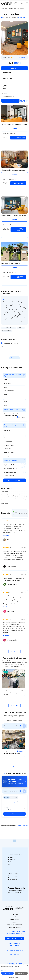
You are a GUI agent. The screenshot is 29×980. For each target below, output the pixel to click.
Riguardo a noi (14, 919)
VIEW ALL (14, 651)
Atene (11, 857)
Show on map (14, 357)
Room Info (14, 128)
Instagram (10, 958)
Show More (6, 535)
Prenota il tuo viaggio (16, 888)
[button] (14, 977)
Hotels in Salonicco (12, 8)
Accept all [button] (7, 973)
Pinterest (19, 958)
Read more (3, 970)
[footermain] (14, 841)
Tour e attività (13, 879)
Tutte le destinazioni (15, 865)
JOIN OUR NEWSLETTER (14, 938)
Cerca (15, 814)
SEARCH (11, 100)
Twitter (13, 957)
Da (4, 801)
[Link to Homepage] (5, 3)
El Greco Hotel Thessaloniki (11, 753)
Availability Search (19, 137)
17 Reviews (22, 57)
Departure (6, 807)
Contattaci (14, 922)
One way (6, 797)
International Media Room (14, 924)
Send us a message (22, 825)
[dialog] (14, 972)
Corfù (11, 863)
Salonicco (12, 859)
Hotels (6, 8)
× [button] (27, 965)
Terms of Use (14, 914)
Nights (4, 86)
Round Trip (14, 797)
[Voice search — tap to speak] (20, 726)
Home (2, 8)
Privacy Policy (14, 916)
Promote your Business (14, 927)
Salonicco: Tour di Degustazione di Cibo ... (13, 693)
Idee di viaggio (14, 876)
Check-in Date (7, 79)
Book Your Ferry (14, 480)
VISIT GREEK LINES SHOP (14, 950)
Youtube (16, 958)
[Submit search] (24, 726)
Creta (11, 861)
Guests (4, 94)
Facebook (7, 958)
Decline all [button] (21, 973)
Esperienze (13, 878)
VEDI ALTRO (14, 705)
